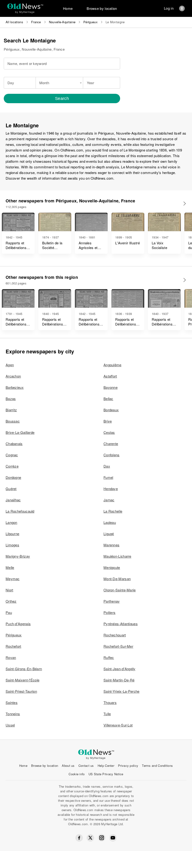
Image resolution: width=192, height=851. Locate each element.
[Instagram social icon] (101, 838)
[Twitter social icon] (90, 838)
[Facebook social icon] (79, 838)
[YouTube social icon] (113, 838)
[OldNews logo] (25, 6)
